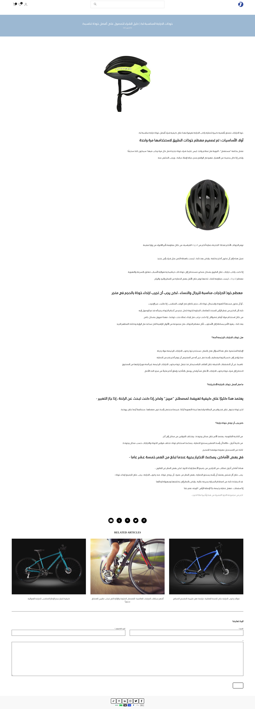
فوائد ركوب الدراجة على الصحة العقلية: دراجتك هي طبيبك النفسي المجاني (206, 599)
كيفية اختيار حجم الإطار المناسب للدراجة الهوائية (49, 599)
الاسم (241, 628)
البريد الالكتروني (120, 628)
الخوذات (232, 278)
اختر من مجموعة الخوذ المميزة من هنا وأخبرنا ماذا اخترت (217, 495)
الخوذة (195, 245)
